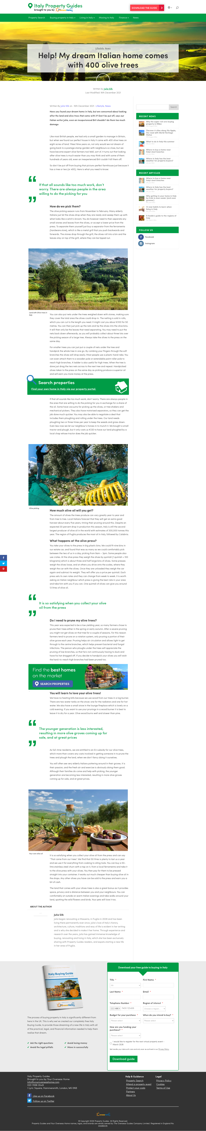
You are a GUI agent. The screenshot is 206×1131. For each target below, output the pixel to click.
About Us (131, 1095)
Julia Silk (108, 88)
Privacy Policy (163, 1049)
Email (147, 991)
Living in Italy (86, 18)
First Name (149, 979)
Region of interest (153, 1003)
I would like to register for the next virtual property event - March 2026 (138, 1043)
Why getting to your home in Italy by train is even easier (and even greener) (161, 198)
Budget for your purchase (124, 1014)
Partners (130, 1092)
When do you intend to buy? (158, 1014)
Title (113, 979)
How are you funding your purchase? (123, 1028)
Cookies (160, 1084)
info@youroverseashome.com (43, 1082)
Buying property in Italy (62, 18)
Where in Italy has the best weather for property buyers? (159, 159)
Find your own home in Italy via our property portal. (63, 389)
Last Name (116, 991)
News (136, 18)
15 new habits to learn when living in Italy (159, 207)
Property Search (36, 18)
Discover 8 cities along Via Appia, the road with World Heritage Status (161, 132)
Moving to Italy (106, 18)
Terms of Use (163, 1088)
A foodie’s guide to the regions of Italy (161, 216)
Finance (123, 18)
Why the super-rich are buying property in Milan (160, 122)
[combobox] (115, 1008)
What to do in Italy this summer (160, 141)
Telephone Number (120, 1003)
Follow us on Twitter (43, 1101)
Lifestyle (99, 48)
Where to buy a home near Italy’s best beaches (158, 150)
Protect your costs (135, 1088)
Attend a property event (138, 1084)
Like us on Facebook (43, 1096)
